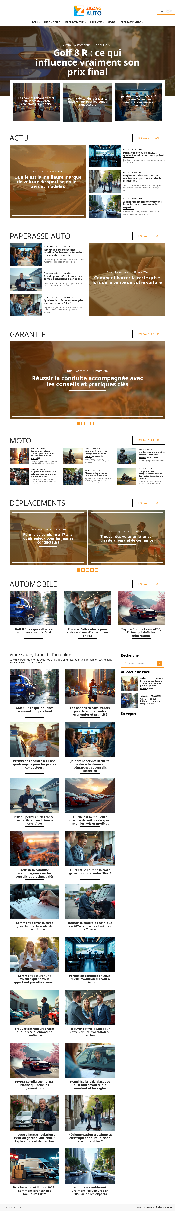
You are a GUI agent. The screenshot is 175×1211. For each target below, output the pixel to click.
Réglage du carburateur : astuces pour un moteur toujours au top (44, 474)
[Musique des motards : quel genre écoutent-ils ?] (73, 476)
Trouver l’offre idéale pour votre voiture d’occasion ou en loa (87, 632)
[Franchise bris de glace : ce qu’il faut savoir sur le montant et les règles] (90, 1060)
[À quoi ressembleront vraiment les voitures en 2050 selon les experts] (105, 206)
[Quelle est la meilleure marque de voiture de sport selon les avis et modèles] (90, 796)
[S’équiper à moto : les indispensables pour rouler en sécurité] (73, 455)
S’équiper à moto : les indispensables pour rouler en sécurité (96, 453)
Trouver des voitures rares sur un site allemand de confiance (126, 538)
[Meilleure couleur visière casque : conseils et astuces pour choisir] (127, 455)
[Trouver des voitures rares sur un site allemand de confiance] (35, 1007)
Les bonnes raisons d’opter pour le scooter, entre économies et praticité (36, 101)
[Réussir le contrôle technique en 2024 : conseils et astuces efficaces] (90, 901)
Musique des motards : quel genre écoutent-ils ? (98, 473)
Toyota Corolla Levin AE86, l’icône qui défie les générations (141, 632)
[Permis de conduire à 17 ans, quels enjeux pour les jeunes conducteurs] (35, 739)
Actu (19, 138)
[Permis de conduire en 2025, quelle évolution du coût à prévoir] (105, 156)
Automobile (82, 44)
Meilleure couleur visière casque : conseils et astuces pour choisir (152, 454)
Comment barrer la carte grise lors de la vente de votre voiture (127, 280)
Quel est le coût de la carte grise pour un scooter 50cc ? (64, 302)
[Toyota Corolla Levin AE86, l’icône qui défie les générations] (141, 608)
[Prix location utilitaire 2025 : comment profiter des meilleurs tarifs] (35, 1166)
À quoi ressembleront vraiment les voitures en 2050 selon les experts (142, 204)
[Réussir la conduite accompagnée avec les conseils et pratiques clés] (35, 848)
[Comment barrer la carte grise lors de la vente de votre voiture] (35, 901)
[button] (78, 423)
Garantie (27, 334)
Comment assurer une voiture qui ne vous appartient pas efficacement (34, 979)
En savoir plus (148, 138)
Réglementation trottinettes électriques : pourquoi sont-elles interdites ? (143, 178)
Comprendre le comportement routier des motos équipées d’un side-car (151, 475)
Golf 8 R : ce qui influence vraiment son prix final (87, 62)
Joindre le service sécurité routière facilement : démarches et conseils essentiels (138, 101)
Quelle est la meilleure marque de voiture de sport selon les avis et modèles (47, 181)
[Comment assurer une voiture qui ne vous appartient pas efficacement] (35, 954)
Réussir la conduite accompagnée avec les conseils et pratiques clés (87, 381)
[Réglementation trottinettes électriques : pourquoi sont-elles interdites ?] (105, 181)
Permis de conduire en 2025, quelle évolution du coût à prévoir (144, 154)
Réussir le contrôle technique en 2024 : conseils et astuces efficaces (90, 926)
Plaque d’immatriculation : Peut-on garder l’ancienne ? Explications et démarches (34, 1137)
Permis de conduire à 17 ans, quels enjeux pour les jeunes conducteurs (87, 101)
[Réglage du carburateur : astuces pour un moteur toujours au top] (19, 476)
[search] (162, 11)
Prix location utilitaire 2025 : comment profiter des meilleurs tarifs (34, 1190)
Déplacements (37, 503)
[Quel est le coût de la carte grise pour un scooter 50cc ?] (26, 304)
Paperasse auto (40, 236)
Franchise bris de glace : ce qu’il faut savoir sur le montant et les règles (90, 1084)
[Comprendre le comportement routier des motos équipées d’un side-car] (127, 476)
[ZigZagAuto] (87, 11)
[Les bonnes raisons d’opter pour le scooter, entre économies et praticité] (19, 455)
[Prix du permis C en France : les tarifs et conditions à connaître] (26, 279)
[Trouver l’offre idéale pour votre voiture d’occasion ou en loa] (87, 608)
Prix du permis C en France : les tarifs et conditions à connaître (63, 277)
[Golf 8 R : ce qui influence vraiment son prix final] (34, 608)
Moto (20, 440)
